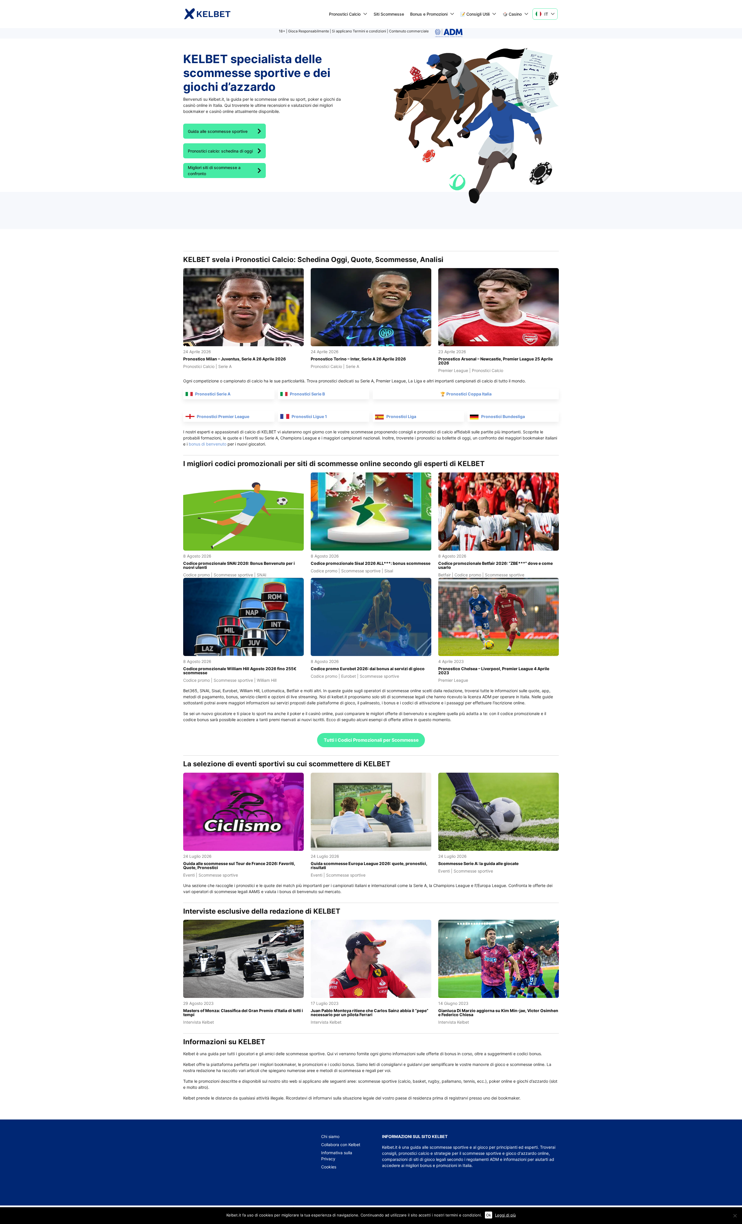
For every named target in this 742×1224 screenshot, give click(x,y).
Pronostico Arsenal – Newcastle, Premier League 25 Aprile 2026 (495, 360)
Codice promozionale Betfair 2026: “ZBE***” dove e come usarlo (495, 565)
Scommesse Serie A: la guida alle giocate (478, 863)
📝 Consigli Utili (475, 14)
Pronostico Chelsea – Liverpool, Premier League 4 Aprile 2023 (493, 670)
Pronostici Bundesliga (503, 416)
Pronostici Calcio (345, 14)
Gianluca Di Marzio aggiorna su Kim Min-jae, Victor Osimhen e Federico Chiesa (498, 1012)
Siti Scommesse (389, 14)
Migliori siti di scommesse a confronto (214, 170)
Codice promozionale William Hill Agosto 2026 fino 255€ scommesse (240, 670)
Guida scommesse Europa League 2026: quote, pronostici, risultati (369, 865)
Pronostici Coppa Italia (469, 393)
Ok (488, 1215)
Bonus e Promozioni (429, 14)
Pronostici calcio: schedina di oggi (220, 151)
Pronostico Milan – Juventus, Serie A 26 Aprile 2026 (234, 358)
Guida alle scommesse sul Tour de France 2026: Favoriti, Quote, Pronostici (239, 865)
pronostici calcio (414, 1153)
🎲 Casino (512, 14)
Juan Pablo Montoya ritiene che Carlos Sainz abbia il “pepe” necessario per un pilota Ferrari (369, 1012)
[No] (735, 1215)
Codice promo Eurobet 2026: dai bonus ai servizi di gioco (368, 668)
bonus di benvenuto (207, 443)
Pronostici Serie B (307, 393)
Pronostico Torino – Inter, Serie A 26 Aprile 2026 (358, 358)
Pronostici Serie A (212, 393)
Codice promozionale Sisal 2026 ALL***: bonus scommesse (370, 563)
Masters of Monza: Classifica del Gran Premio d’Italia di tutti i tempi (243, 1012)
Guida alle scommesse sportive (218, 131)
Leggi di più (505, 1215)
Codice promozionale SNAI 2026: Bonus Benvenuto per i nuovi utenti (239, 565)
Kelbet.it (389, 1147)
